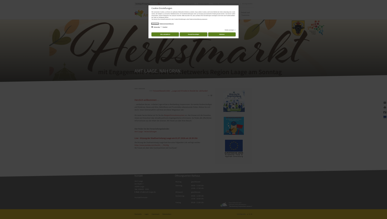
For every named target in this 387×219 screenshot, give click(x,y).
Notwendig (156, 27)
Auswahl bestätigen (193, 34)
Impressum (155, 23)
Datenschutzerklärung (167, 23)
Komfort (164, 27)
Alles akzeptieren (165, 34)
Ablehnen (222, 34)
